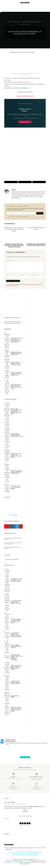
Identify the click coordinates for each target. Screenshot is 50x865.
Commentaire (10, 260)
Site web (35, 275)
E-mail (22, 275)
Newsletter (43, 847)
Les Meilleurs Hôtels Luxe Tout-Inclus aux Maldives (16, 487)
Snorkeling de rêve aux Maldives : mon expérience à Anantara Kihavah (16, 455)
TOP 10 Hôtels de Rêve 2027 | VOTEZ (29, 847)
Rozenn (14, 190)
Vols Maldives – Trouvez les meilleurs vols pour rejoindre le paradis (16, 580)
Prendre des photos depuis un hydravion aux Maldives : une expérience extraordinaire (16, 657)
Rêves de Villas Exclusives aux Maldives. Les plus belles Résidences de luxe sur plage (16, 411)
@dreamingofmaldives (11, 741)
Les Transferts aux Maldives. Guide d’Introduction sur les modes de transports (16, 634)
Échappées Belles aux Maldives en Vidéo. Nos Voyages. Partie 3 (36, 244)
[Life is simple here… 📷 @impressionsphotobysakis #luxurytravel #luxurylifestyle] (13, 509)
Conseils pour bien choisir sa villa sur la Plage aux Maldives (15, 682)
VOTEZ (34, 172)
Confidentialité (8, 849)
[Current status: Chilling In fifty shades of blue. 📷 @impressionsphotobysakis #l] (19, 509)
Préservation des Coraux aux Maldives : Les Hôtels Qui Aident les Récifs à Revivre (14, 245)
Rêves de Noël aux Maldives (15, 696)
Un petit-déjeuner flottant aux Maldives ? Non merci (16, 646)
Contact (38, 847)
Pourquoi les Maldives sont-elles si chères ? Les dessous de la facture (16, 621)
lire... (18, 198)
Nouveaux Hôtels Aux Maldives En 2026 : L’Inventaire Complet (16, 363)
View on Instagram (13, 514)
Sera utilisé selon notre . (18, 216)
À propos (6, 847)
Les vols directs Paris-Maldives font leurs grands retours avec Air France (16, 386)
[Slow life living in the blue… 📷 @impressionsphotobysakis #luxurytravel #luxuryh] (12, 750)
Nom (8, 275)
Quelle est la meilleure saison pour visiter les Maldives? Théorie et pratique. (16, 709)
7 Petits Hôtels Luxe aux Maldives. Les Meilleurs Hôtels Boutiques (16, 472)
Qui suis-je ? (6, 818)
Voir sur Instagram (25, 757)
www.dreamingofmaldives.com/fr (25, 96)
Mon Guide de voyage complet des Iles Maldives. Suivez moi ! (16, 602)
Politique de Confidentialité (23, 216)
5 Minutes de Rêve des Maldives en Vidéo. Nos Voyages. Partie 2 (16, 374)
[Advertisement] (25, 8)
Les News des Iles (16, 21)
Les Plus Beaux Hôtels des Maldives (15, 847)
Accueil (10, 21)
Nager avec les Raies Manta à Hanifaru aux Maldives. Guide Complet (16, 667)
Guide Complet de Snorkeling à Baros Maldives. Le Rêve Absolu (16, 435)
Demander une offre (25, 121)
